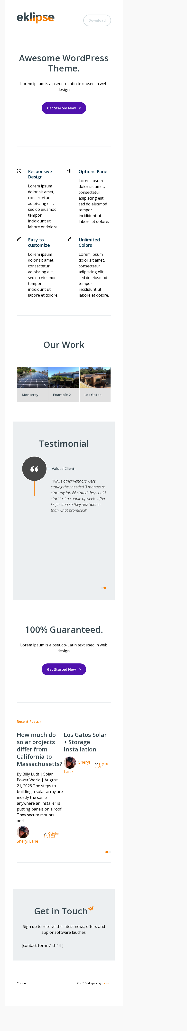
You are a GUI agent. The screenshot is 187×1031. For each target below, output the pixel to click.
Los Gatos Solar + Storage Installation (85, 742)
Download (97, 20)
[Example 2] (65, 376)
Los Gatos (92, 394)
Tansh (106, 983)
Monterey (30, 394)
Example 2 (62, 394)
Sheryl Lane (27, 841)
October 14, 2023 (52, 834)
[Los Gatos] (96, 376)
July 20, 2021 (102, 765)
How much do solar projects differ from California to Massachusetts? (39, 749)
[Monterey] (34, 376)
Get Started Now (61, 108)
